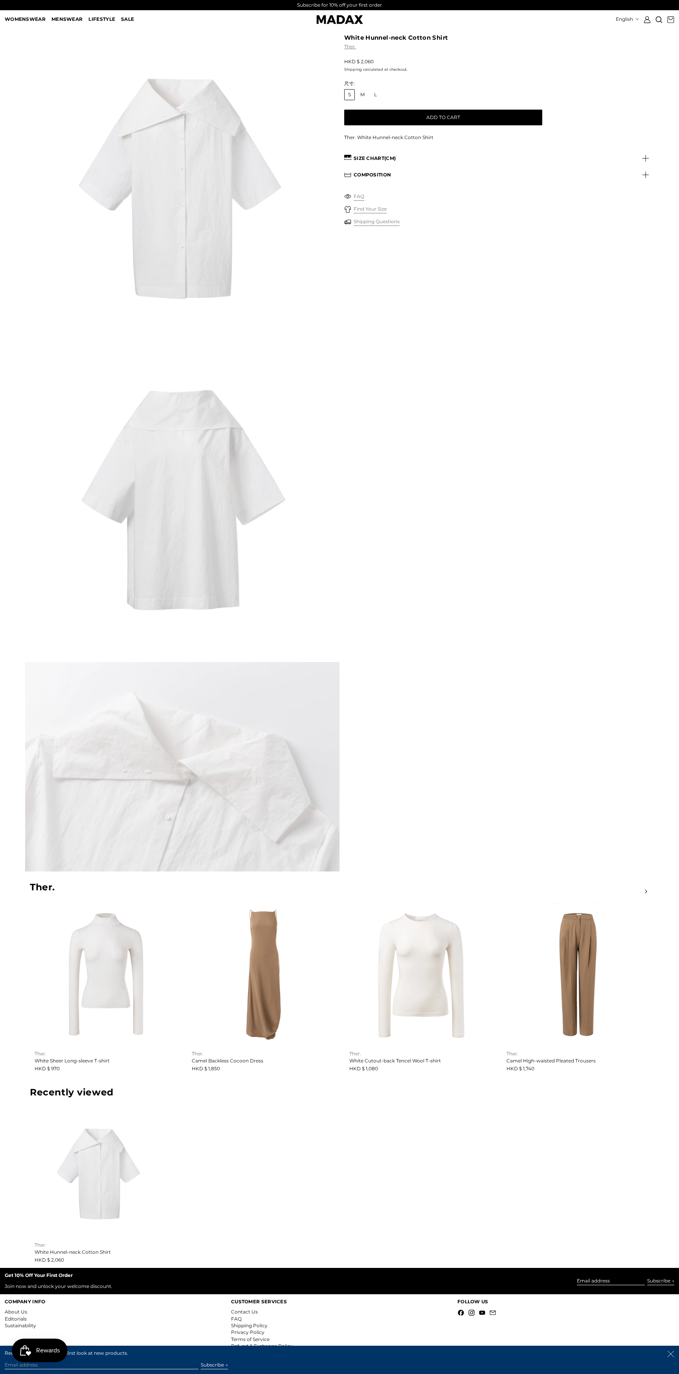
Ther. (350, 47)
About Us (16, 1312)
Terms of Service (250, 1339)
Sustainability (20, 1325)
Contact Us (244, 1312)
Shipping (353, 69)
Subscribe (658, 1281)
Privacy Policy (247, 1332)
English (625, 19)
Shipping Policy (249, 1325)
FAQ (236, 1319)
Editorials (16, 1319)
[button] (658, 19)
